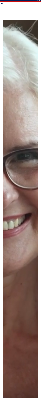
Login (39, 0)
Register (37, 0)
